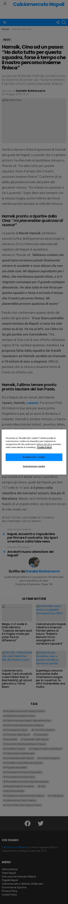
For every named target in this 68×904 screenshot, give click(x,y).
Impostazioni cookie (34, 466)
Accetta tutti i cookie (34, 457)
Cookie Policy (44, 447)
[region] (34, 452)
